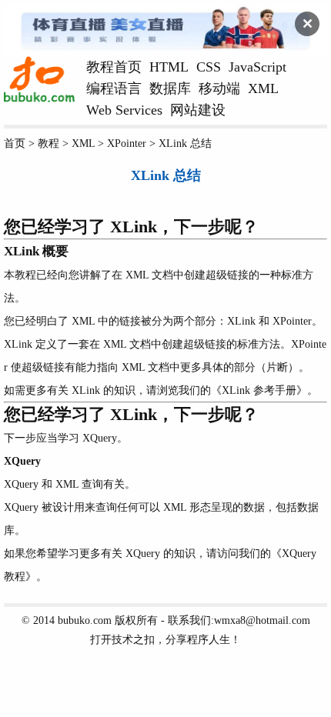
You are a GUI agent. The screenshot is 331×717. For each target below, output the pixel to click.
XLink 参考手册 (259, 390)
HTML (169, 67)
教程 (48, 143)
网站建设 (198, 110)
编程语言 (114, 88)
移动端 (219, 88)
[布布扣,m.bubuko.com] (39, 98)
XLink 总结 (185, 143)
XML (263, 88)
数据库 (170, 88)
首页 (14, 143)
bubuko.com (85, 620)
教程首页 (114, 67)
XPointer (126, 143)
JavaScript (257, 67)
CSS (208, 67)
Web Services (124, 110)
